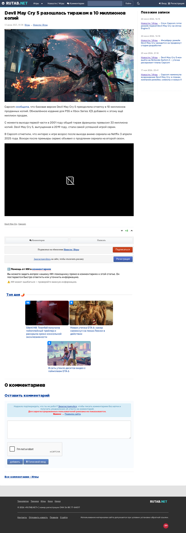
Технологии (23, 501)
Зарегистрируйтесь (42, 259)
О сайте (64, 517)
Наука (57, 501)
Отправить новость (38, 517)
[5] (69, 353)
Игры (36, 3)
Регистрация (123, 259)
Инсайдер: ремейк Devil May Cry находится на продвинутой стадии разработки (162, 43)
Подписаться (123, 249)
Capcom (22, 224)
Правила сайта (73, 414)
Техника (35, 501)
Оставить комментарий (27, 395)
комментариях (41, 269)
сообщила (22, 106)
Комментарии (76, 3)
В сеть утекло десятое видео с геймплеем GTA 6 (67, 370)
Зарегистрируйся (67, 406)
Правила (54, 517)
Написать (101, 240)
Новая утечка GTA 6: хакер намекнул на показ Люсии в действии (87, 330)
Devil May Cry (11, 224)
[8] (91, 313)
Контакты (22, 517)
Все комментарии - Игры (22, 477)
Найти (128, 3)
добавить (15, 461)
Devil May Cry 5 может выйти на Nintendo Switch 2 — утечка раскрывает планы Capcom (162, 60)
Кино (50, 501)
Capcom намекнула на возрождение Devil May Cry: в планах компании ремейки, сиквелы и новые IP (163, 77)
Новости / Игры (56, 3)
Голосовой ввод (37, 461)
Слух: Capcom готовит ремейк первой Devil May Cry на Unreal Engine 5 (162, 26)
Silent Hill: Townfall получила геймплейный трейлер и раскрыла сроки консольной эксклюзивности (44, 332)
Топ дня (13, 294)
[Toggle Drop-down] (43, 4)
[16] (47, 313)
